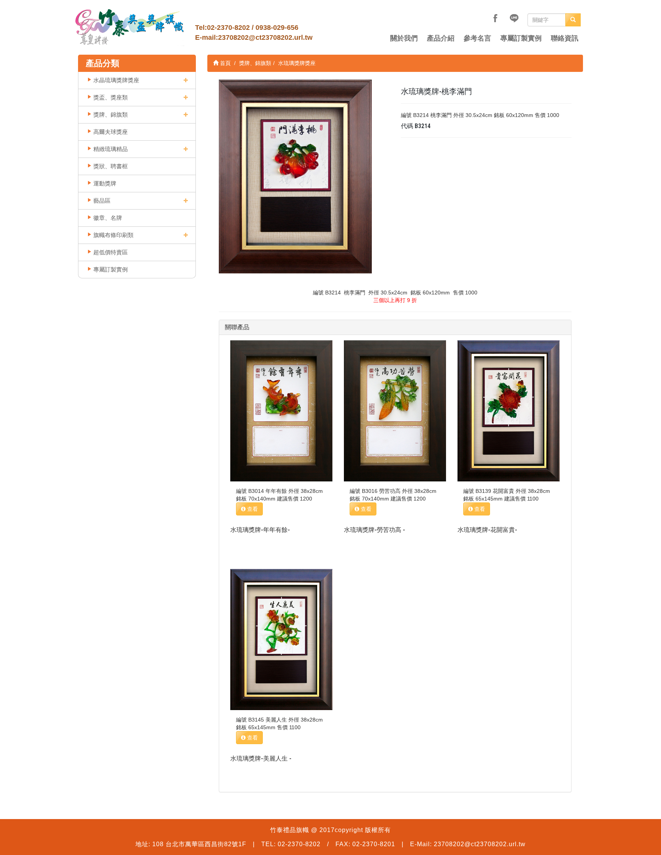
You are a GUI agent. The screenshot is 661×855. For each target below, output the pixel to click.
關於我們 (404, 38)
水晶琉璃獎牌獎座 (116, 80)
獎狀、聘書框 (110, 166)
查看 (252, 509)
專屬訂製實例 (521, 38)
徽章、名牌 (107, 218)
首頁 (224, 63)
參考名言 (477, 38)
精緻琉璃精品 (110, 149)
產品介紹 (440, 38)
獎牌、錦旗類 (110, 114)
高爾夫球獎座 (110, 131)
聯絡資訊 (564, 38)
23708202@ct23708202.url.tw (265, 37)
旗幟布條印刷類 (113, 235)
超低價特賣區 (110, 252)
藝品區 (102, 200)
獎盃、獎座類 (110, 97)
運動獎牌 (104, 183)
